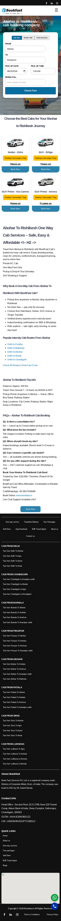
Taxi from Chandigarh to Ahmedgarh (17, 594)
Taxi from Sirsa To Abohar (13, 721)
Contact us (30, 536)
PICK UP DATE (12, 66)
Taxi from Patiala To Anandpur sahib (17, 707)
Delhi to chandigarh (17, 359)
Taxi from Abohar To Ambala (14, 664)
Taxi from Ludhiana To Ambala (15, 754)
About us (54, 529)
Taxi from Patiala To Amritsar (14, 702)
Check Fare (30, 90)
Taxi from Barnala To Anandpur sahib (17, 622)
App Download (21, 529)
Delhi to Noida (14, 356)
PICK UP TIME (37, 66)
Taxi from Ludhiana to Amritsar (15, 759)
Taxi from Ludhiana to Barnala (15, 764)
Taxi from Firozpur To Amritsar (15, 646)
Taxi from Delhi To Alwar (12, 566)
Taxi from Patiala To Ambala (14, 697)
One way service (12, 522)
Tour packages (8, 850)
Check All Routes (11, 365)
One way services (10, 846)
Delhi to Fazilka (15, 344)
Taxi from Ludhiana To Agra (14, 749)
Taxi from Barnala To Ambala (14, 612)
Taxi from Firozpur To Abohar (14, 636)
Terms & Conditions (32, 914)
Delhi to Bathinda (15, 348)
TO (6, 55)
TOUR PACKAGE (42, 38)
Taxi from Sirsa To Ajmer (12, 730)
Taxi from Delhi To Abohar (13, 551)
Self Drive (7, 529)
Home (5, 836)
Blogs (5, 865)
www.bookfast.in (24, 495)
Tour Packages (49, 522)
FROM (8, 44)
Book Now (15, 169)
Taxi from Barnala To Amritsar (14, 617)
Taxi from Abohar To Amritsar (14, 669)
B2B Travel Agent (39, 529)
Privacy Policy (52, 914)
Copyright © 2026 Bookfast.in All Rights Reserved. (30, 908)
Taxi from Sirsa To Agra (12, 725)
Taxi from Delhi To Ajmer (12, 561)
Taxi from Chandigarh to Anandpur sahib (18, 579)
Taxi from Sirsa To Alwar (12, 735)
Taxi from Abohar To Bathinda (14, 679)
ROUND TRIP (28, 38)
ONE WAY (16, 38)
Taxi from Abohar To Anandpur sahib (17, 674)
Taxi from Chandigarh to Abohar (15, 584)
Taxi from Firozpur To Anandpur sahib (17, 651)
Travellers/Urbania (31, 522)
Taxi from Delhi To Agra (12, 556)
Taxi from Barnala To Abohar (14, 608)
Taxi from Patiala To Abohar (14, 692)
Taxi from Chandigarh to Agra (14, 589)
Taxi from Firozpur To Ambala (14, 641)
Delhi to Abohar (15, 352)
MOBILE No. (11, 77)
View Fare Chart (29, 365)
